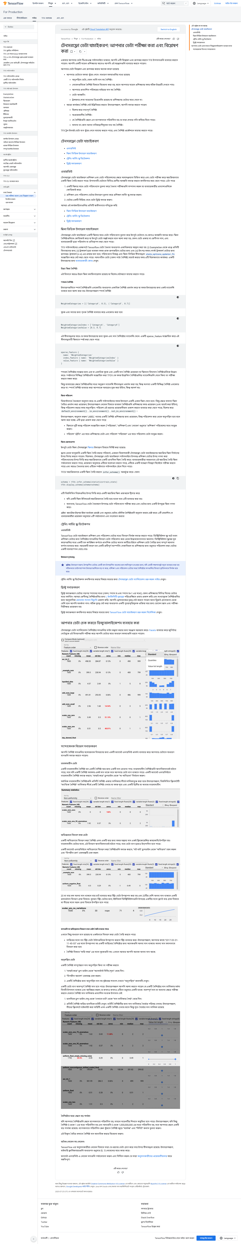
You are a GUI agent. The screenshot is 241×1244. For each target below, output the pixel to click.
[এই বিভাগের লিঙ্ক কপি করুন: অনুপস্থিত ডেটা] (77, 959)
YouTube (45, 1226)
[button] (16, 192)
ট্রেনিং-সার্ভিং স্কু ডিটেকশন (78, 158)
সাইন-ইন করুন (231, 3)
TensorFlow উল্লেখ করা (150, 1226)
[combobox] (175, 3)
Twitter (44, 1222)
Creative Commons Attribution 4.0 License (108, 1184)
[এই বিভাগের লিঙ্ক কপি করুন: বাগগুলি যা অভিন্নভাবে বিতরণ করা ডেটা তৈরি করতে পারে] (111, 929)
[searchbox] (18, 27)
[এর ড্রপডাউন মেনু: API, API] (72, 3)
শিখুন (50, 3)
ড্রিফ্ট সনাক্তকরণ (74, 163)
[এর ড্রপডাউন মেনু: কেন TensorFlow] (132, 3)
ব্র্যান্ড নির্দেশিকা (147, 1222)
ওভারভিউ (71, 148)
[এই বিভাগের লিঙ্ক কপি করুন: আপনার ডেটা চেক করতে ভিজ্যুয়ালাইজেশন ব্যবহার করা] (142, 623)
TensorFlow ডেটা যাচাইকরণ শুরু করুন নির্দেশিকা (133, 612)
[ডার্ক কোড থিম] (178, 297)
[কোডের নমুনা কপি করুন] (178, 478)
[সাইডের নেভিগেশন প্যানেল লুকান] (33, 1239)
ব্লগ (42, 1209)
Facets (152, 630)
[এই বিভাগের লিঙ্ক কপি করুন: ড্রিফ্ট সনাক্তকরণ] (82, 587)
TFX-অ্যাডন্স (47, 18)
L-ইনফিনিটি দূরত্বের (115, 596)
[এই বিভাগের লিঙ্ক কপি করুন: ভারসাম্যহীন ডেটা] (80, 763)
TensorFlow (65, 39)
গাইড (34, 18)
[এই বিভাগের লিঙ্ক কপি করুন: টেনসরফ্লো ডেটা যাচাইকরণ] (101, 141)
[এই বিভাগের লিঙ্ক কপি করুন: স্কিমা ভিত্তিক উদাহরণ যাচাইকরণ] (101, 229)
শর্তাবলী (44, 1238)
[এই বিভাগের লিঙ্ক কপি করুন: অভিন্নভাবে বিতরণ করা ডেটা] (90, 835)
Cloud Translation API (99, 29)
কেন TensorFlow (122, 3)
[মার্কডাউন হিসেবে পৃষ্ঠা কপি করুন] (80, 51)
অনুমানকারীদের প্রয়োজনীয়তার (152, 1156)
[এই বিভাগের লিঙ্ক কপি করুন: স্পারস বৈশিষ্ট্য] (76, 282)
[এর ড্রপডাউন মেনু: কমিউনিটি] (108, 3)
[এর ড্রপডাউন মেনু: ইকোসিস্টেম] (91, 3)
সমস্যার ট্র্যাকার (147, 1209)
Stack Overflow (147, 1217)
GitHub (217, 3)
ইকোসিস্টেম (83, 3)
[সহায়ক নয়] (178, 39)
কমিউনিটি (101, 3)
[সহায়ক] (174, 39)
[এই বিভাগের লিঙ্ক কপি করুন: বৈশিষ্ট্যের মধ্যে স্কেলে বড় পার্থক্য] (93, 1116)
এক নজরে (7, 18)
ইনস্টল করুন (37, 3)
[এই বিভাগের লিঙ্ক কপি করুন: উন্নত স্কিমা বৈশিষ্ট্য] (80, 268)
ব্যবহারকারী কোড (84, 260)
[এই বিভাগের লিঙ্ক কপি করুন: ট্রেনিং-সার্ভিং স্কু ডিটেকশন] (93, 524)
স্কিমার (91, 447)
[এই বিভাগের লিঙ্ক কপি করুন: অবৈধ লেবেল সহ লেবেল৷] (87, 1141)
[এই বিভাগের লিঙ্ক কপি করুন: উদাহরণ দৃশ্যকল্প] (77, 557)
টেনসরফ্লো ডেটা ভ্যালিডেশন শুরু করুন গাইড (139, 579)
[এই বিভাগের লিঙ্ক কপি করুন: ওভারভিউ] (75, 172)
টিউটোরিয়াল (22, 18)
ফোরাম (44, 1213)
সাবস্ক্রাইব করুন (206, 1238)
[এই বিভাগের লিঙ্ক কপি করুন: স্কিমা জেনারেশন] (77, 442)
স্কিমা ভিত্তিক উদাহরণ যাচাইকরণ (82, 153)
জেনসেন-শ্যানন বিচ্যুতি (86, 600)
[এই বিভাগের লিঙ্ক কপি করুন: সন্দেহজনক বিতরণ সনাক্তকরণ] (99, 746)
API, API (65, 3)
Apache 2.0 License (158, 1184)
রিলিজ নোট (146, 1213)
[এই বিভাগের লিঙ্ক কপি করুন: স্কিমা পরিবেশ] (75, 395)
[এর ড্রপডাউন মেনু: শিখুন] (56, 3)
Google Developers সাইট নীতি (78, 1186)
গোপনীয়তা (54, 1238)
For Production (12, 12)
